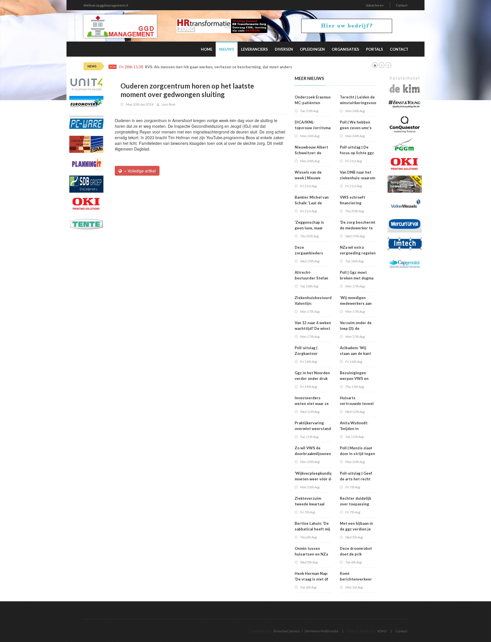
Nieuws (226, 49)
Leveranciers (254, 49)
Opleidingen (312, 49)
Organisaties (345, 49)
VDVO (382, 631)
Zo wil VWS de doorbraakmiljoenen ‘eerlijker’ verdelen (313, 454)
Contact (401, 5)
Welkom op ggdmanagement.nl (106, 5)
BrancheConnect (287, 631)
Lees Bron (168, 104)
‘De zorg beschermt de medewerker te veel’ (357, 228)
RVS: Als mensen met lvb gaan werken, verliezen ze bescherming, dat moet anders (218, 67)
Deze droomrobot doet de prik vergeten (356, 554)
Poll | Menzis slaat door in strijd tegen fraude (357, 454)
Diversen (284, 49)
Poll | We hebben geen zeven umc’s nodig (356, 128)
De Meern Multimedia (321, 631)
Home (206, 49)
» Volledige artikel (139, 171)
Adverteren (375, 5)
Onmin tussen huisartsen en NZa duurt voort (311, 554)
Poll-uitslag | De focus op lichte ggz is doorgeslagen (357, 153)
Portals (374, 49)
